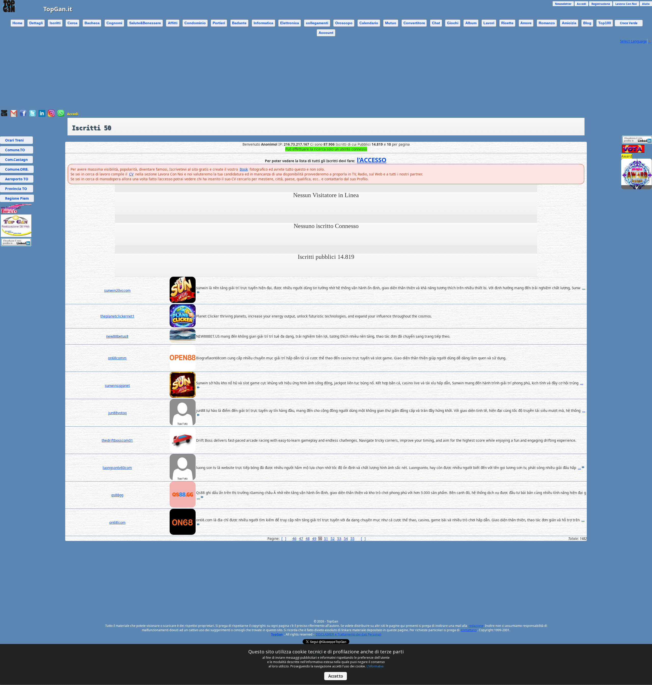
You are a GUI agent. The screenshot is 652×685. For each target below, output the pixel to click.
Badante (239, 23)
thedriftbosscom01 (117, 440)
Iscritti (55, 23)
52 (333, 538)
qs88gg (117, 494)
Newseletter (563, 4)
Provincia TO (16, 188)
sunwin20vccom (117, 290)
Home (17, 23)
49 (314, 538)
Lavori (488, 23)
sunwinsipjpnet (117, 385)
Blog (587, 23)
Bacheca (92, 23)
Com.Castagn (16, 159)
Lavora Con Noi (626, 4)
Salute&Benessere (145, 23)
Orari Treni (16, 140)
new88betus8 (117, 336)
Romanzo (547, 23)
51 (326, 538)
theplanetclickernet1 (117, 316)
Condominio (195, 23)
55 (352, 538)
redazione (476, 626)
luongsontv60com (117, 467)
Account (326, 33)
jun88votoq (117, 412)
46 (294, 538)
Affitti (173, 23)
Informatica (263, 23)
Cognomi (114, 23)
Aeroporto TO (16, 178)
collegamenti (317, 23)
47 (301, 538)
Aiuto (646, 4)
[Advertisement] (309, 74)
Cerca (72, 23)
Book (244, 169)
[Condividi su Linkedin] (42, 115)
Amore (526, 23)
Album (471, 23)
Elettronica (289, 23)
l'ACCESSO (371, 160)
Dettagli (36, 23)
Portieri (219, 23)
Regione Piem (17, 198)
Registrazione (600, 4)
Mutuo (390, 23)
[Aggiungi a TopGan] (4, 115)
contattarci (469, 630)
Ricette (507, 23)
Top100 (604, 23)
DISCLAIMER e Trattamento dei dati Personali (348, 634)
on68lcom (117, 522)
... (579, 467)
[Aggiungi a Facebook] (23, 115)
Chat (436, 23)
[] (283, 538)
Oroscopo (343, 23)
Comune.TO (16, 149)
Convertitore (414, 23)
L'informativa (374, 666)
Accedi (581, 4)
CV (131, 174)
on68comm (117, 358)
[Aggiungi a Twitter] (32, 115)
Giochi (452, 23)
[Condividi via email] (13, 115)
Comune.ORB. (17, 169)
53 (339, 538)
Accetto (335, 676)
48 (308, 538)
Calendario (368, 23)
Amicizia (569, 23)
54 (346, 538)
